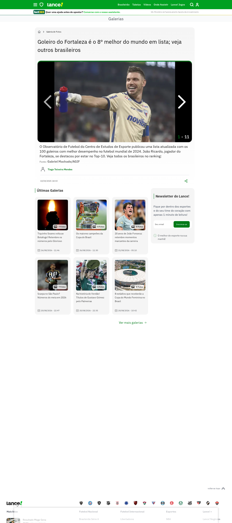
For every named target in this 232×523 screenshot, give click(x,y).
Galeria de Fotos (53, 31)
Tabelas (136, 4)
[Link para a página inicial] (39, 32)
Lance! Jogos (178, 4)
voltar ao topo (214, 488)
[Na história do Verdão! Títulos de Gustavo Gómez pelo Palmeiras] (91, 286)
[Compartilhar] (186, 181)
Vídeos (147, 4)
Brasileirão (124, 4)
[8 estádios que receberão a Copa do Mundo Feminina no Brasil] (130, 286)
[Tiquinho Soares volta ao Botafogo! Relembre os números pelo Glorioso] (53, 225)
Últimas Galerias (50, 190)
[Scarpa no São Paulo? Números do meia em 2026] (53, 286)
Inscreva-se (181, 224)
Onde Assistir (161, 4)
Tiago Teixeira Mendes (60, 169)
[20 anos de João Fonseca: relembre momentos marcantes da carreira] (130, 225)
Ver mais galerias (131, 323)
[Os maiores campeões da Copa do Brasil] (91, 225)
